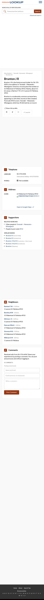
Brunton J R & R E (12, 241)
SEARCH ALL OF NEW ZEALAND (11, 7)
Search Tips (27, 588)
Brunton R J (10, 235)
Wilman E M (8, 338)
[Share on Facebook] (6, 112)
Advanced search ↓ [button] (36, 15)
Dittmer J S (8, 319)
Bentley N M (8, 313)
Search (37, 11)
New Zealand (8, 73)
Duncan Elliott (9, 325)
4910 (21, 229)
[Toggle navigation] (40, 2)
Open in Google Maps (24, 207)
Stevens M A (9, 331)
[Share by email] (18, 112)
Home (15, 588)
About (20, 588)
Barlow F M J (9, 306)
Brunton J (9, 246)
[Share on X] (12, 112)
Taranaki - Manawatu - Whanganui (23, 73)
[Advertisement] (22, 42)
